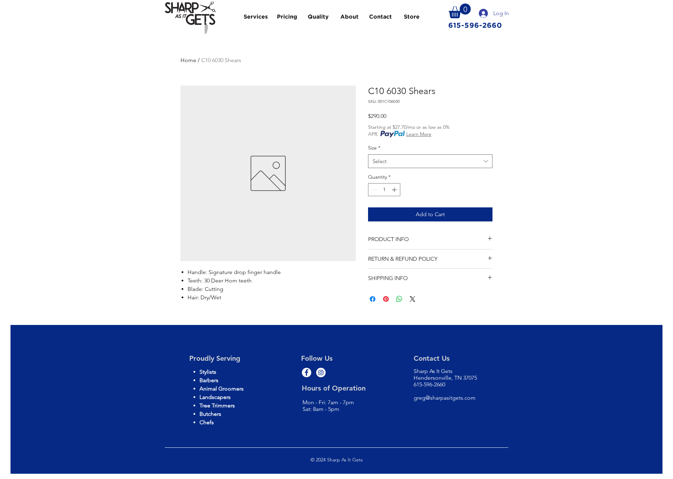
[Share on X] (412, 299)
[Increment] (394, 190)
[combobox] (430, 161)
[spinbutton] (384, 190)
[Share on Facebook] (372, 299)
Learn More (418, 134)
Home (188, 60)
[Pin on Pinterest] (386, 299)
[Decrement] (373, 190)
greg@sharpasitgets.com (445, 397)
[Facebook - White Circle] (306, 372)
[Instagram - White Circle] (321, 372)
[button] (460, 11)
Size (374, 148)
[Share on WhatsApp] (399, 299)
